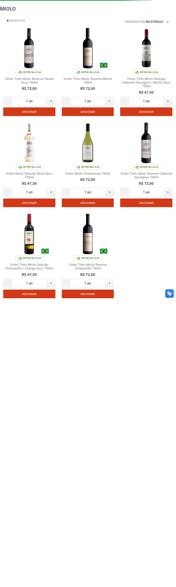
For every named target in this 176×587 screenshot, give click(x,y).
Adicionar (29, 111)
